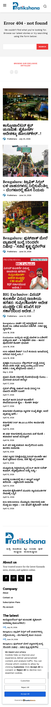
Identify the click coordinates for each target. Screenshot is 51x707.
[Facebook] (6, 578)
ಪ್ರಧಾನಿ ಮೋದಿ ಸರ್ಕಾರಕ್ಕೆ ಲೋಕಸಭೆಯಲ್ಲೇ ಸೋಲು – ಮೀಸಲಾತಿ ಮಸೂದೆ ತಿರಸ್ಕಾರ (25, 378)
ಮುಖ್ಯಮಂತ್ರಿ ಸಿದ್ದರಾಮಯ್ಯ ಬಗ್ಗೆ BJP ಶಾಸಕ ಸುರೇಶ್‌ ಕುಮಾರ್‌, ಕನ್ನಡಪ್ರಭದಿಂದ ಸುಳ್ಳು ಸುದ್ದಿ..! (25, 469)
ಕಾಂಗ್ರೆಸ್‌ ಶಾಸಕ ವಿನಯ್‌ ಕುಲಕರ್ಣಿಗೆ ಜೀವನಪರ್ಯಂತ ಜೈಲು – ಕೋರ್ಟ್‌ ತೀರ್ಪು (20, 401)
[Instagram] (13, 578)
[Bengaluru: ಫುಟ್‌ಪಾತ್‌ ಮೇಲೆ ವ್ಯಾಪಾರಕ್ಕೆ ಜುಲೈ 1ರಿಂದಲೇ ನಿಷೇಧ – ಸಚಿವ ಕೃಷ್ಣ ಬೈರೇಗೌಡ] (25, 217)
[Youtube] (29, 578)
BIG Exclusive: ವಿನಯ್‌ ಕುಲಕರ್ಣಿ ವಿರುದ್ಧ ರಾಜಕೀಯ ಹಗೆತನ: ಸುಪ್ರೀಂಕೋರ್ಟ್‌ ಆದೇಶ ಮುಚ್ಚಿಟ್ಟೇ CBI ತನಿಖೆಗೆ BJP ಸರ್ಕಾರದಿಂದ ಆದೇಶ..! (25, 302)
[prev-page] (11, 72)
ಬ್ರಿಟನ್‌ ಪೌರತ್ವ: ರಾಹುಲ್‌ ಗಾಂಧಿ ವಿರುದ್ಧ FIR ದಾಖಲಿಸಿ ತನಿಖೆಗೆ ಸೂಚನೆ (21, 390)
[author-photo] (5, 138)
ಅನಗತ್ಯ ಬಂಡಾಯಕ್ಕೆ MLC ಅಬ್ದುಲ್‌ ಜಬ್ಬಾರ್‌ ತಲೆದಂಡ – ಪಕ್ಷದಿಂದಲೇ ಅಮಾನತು (21, 480)
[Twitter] (21, 578)
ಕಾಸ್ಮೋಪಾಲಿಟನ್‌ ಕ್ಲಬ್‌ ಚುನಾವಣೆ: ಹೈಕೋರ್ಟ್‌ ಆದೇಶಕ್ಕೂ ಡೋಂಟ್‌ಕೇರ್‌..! (22, 129)
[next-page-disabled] (16, 72)
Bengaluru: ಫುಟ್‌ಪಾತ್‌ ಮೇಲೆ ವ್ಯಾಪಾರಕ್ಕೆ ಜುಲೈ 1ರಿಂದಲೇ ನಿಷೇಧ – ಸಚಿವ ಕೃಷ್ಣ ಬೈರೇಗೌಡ (25, 242)
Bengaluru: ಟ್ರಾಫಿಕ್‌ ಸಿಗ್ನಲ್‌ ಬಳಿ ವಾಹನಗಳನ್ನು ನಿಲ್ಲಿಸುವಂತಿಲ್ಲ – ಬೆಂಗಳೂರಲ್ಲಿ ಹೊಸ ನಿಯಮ (25, 185)
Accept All (25, 694)
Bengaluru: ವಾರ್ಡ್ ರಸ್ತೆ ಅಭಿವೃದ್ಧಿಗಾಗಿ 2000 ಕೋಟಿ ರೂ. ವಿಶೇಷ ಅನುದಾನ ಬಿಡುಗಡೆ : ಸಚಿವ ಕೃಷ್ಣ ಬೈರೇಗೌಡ (25, 326)
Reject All (25, 687)
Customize (25, 681)
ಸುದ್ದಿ (4, 627)
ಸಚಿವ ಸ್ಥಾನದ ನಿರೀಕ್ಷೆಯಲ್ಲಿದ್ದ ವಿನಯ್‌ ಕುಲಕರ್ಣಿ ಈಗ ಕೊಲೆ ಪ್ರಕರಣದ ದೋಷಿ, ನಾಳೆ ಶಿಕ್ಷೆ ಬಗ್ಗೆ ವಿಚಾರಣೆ (25, 458)
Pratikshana (12, 139)
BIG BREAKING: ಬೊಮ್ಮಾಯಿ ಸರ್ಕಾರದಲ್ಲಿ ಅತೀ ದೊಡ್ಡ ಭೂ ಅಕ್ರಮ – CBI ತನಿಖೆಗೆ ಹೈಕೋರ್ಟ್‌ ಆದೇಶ (25, 503)
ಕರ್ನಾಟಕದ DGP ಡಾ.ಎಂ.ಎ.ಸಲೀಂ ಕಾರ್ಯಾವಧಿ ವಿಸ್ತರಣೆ (23, 424)
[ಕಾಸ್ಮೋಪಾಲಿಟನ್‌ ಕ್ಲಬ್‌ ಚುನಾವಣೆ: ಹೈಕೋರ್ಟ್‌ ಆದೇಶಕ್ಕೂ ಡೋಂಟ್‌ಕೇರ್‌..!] (25, 104)
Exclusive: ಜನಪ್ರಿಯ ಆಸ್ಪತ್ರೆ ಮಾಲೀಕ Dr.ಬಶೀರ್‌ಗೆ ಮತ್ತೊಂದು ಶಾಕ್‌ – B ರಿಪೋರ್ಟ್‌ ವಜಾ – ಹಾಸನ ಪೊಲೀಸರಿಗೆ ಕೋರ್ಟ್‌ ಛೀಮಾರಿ (25, 340)
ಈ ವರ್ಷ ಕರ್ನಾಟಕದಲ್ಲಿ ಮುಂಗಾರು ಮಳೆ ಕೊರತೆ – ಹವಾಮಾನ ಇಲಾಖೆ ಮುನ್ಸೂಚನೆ (24, 435)
